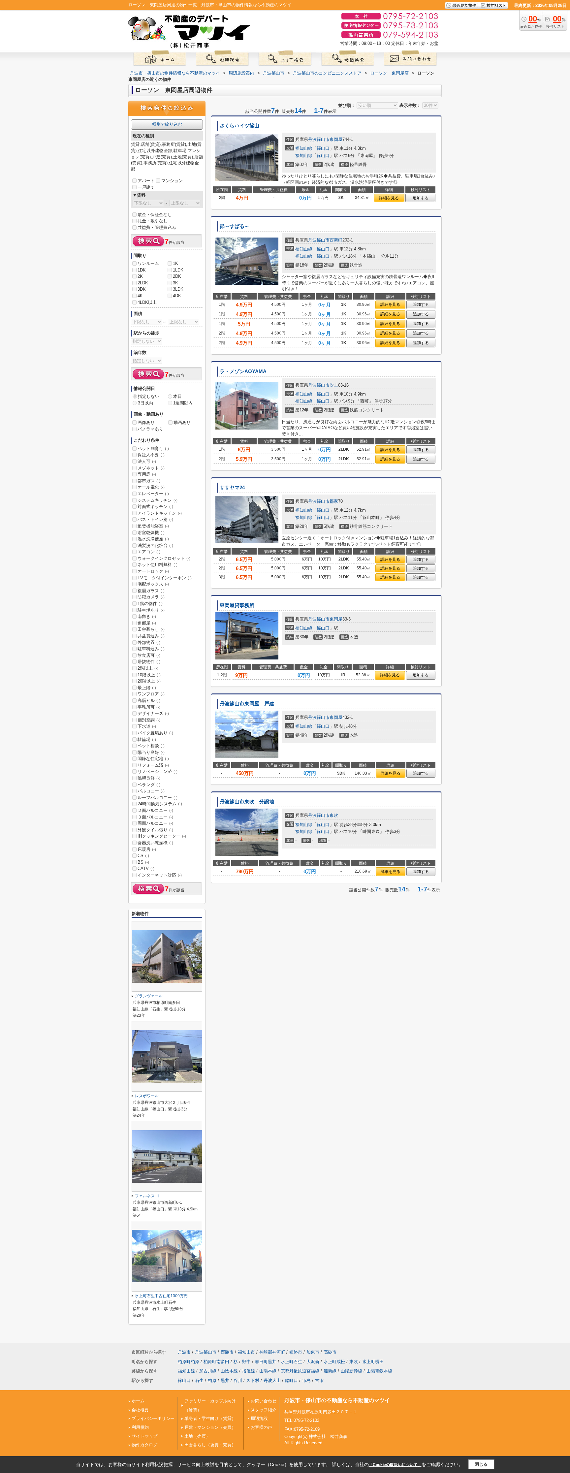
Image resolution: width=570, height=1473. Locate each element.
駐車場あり (151, 610)
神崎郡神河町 (272, 1352)
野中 (246, 1361)
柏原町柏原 (188, 1361)
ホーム (138, 1400)
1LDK (178, 270)
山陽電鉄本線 (379, 1370)
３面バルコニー (155, 817)
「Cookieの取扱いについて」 (395, 1464)
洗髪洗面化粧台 (155, 545)
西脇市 (227, 1352)
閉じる (481, 1464)
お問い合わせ (263, 1400)
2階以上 (148, 668)
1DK (142, 270)
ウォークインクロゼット (164, 558)
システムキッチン (157, 500)
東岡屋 (336, 139)
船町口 (291, 1380)
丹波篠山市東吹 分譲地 (247, 801)
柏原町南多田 (216, 1361)
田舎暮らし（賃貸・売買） (210, 1444)
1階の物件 (150, 603)
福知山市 (246, 1352)
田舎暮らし (151, 629)
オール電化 (151, 487)
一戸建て (146, 187)
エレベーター (153, 493)
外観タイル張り (155, 829)
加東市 (312, 1352)
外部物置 (149, 642)
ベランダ (149, 784)
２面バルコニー (155, 810)
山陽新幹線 (351, 1370)
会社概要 (140, 1409)
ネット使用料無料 (157, 564)
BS (143, 862)
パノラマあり (150, 429)
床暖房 (147, 849)
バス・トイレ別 (155, 519)
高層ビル (149, 700)
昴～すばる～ (234, 226)
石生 (199, 1380)
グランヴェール (149, 996)
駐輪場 (147, 739)
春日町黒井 (265, 1361)
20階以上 (149, 681)
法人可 (147, 461)
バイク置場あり (155, 732)
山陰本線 (229, 1370)
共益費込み (151, 635)
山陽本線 (267, 1370)
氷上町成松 (334, 1361)
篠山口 (323, 148)
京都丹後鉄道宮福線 (300, 1370)
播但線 (248, 1370)
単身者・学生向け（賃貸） (210, 1418)
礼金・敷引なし (153, 220)
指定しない (148, 396)
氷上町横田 (373, 1361)
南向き (147, 616)
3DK (142, 289)
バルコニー (151, 790)
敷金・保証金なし (155, 214)
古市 (319, 1380)
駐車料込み (151, 648)
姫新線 (330, 1370)
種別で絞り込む (167, 124)
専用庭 (147, 474)
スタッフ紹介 (263, 1409)
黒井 (225, 1380)
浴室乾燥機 (151, 532)
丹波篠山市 (319, 139)
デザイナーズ (153, 713)
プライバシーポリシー (153, 1418)
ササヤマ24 (232, 487)
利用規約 (140, 1427)
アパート (146, 180)
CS (143, 855)
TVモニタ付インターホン (165, 577)
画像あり (146, 422)
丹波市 (184, 1352)
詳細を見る (389, 198)
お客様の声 (261, 1427)
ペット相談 (151, 745)
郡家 (334, 501)
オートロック (153, 571)
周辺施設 (259, 1418)
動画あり (182, 422)
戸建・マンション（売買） (210, 1427)
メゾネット (151, 467)
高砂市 (330, 1352)
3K (175, 282)
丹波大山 (272, 1380)
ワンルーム (148, 263)
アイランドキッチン (160, 513)
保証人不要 (151, 454)
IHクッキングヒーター (162, 836)
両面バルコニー (155, 823)
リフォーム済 (153, 765)
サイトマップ (144, 1436)
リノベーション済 (157, 771)
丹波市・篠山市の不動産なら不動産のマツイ (337, 1400)
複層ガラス (151, 590)
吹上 (334, 385)
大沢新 (312, 1361)
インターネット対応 (160, 875)
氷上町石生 (291, 1361)
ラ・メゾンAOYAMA (243, 371)
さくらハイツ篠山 (239, 125)
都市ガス (149, 480)
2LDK (143, 282)
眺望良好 (149, 778)
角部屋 (147, 623)
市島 (306, 1380)
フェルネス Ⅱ (147, 1196)
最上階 (147, 687)
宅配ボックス (153, 584)
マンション (172, 180)
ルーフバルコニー (157, 797)
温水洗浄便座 (153, 538)
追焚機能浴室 (153, 526)
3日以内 (145, 402)
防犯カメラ (151, 596)
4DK (177, 295)
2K (140, 276)
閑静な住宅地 (153, 758)
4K (140, 295)
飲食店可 (149, 655)
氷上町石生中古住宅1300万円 (161, 1296)
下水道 (147, 726)
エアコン (149, 551)
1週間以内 (183, 402)
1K (175, 263)
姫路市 (295, 1352)
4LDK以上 (147, 302)
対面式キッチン (155, 506)
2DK (177, 276)
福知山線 (303, 148)
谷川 (238, 1380)
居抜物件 (149, 661)
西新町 (336, 240)
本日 (177, 396)
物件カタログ (144, 1444)
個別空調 (149, 720)
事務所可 (149, 707)
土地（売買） (197, 1436)
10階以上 (149, 674)
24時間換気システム (160, 803)
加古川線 (207, 1370)
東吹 (334, 815)
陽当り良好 (151, 752)
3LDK (178, 289)
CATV (146, 868)
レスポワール (147, 1096)
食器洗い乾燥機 (155, 842)
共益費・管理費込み (157, 227)
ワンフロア (151, 693)
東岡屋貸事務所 (237, 605)
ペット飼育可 (153, 448)
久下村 (252, 1380)
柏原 (212, 1380)
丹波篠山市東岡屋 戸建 (247, 703)
